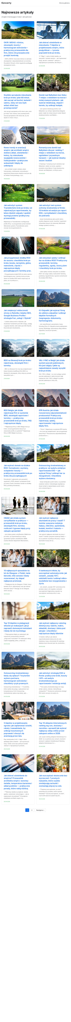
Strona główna (64, 3)
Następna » (40, 810)
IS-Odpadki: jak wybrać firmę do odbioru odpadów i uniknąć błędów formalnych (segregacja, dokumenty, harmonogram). (52, 315)
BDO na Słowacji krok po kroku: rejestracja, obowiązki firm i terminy (17, 363)
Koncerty (6, 3)
